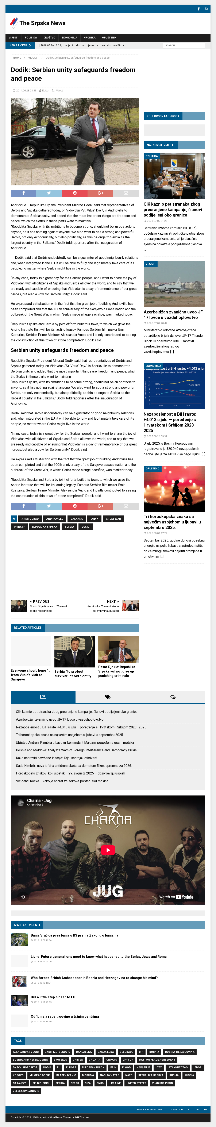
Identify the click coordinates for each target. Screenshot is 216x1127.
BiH (141, 1051)
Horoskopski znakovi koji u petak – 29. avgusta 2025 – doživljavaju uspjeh (70, 773)
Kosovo (18, 1075)
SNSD (100, 1083)
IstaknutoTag (178, 1067)
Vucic (86, 526)
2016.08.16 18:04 (42, 983)
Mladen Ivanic (66, 1075)
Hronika (90, 37)
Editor (45, 90)
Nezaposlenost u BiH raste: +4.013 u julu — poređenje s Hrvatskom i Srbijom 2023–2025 (81, 727)
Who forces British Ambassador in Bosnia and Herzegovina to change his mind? (94, 978)
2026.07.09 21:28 (157, 220)
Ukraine (115, 1083)
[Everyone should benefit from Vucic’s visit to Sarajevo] (31, 651)
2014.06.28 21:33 (26, 90)
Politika (31, 37)
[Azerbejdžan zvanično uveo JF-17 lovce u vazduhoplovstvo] (174, 284)
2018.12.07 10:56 (42, 940)
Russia (189, 1075)
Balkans (77, 518)
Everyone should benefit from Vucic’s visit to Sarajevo (30, 675)
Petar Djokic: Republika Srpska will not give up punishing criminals (116, 671)
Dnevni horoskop (25, 1067)
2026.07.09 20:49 (157, 323)
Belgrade (126, 1051)
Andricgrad (30, 518)
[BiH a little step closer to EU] (19, 1000)
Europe (71, 1067)
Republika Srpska (44, 526)
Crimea (78, 1059)
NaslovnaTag (109, 1075)
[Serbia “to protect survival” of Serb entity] (74, 651)
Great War (113, 518)
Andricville (54, 518)
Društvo (49, 37)
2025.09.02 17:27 (157, 533)
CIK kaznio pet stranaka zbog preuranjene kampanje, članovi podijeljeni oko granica (173, 210)
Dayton (128, 1059)
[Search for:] (184, 45)
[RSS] (207, 9)
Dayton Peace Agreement (157, 1059)
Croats (111, 1059)
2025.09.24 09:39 (157, 436)
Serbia (69, 526)
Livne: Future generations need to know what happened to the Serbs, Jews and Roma (99, 957)
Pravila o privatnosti (151, 1109)
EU (58, 1067)
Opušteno (109, 37)
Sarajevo (20, 1083)
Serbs (75, 1083)
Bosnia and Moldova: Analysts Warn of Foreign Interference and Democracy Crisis (76, 750)
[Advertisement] (75, 565)
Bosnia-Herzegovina (179, 1051)
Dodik (94, 518)
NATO (128, 1075)
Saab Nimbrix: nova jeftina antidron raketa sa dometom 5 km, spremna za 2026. (74, 766)
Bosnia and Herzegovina (30, 1059)
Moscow (88, 1075)
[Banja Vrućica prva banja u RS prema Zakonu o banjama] (19, 939)
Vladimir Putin (162, 1083)
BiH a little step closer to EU (53, 997)
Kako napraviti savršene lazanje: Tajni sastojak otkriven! (56, 758)
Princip (19, 526)
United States (136, 1083)
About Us (201, 1109)
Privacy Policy (180, 1109)
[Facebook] (198, 9)
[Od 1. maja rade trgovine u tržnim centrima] (19, 1021)
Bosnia (154, 1051)
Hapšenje (143, 1067)
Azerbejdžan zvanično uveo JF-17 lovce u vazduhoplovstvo (60, 719)
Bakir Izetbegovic (57, 1051)
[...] (145, 249)
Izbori (198, 1067)
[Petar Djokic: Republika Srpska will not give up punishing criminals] (118, 649)
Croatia (94, 1059)
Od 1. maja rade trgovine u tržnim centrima (65, 1017)
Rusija (174, 1075)
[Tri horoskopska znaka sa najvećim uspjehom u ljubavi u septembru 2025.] (174, 489)
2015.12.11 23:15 (42, 1002)
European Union (93, 1067)
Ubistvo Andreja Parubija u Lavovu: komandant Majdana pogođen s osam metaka (75, 743)
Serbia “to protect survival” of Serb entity (72, 674)
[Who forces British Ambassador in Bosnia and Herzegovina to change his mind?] (19, 981)
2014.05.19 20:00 (42, 961)
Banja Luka (106, 1051)
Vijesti (13, 37)
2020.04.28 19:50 (42, 1021)
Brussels (60, 1059)
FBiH (113, 1067)
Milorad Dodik (40, 1075)
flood (126, 1067)
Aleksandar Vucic (26, 1051)
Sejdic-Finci (41, 1083)
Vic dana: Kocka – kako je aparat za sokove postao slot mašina (62, 781)
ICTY (159, 1067)
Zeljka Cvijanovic (26, 1091)
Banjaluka (84, 1051)
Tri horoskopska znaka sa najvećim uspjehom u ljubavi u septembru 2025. (172, 522)
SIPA (88, 1083)
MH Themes (82, 1117)
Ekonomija (69, 37)
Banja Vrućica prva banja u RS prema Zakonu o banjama (74, 935)
